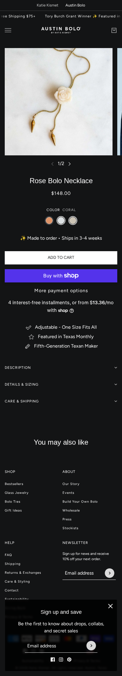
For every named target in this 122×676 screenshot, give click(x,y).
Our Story (71, 484)
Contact (12, 590)
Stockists (70, 528)
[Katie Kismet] (61, 30)
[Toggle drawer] (8, 30)
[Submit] (91, 646)
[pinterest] (69, 659)
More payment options (61, 290)
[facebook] (52, 659)
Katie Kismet (47, 5)
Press (67, 519)
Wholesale (71, 510)
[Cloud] (61, 220)
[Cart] (114, 30)
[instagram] (61, 659)
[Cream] (72, 220)
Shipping (12, 564)
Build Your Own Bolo (80, 502)
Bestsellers (14, 484)
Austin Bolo (75, 5)
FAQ (8, 555)
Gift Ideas (13, 510)
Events (68, 493)
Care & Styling (17, 581)
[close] (110, 606)
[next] (69, 163)
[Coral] (49, 220)
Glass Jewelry (17, 493)
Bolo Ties (12, 502)
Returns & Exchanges (23, 573)
